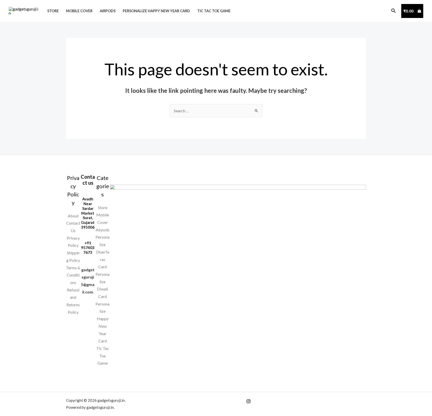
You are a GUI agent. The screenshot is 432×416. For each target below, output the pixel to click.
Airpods (108, 11)
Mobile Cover (79, 11)
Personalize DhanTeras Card (103, 252)
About (73, 215)
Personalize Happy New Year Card (156, 11)
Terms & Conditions (73, 275)
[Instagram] (248, 401)
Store (53, 11)
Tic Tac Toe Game (213, 11)
